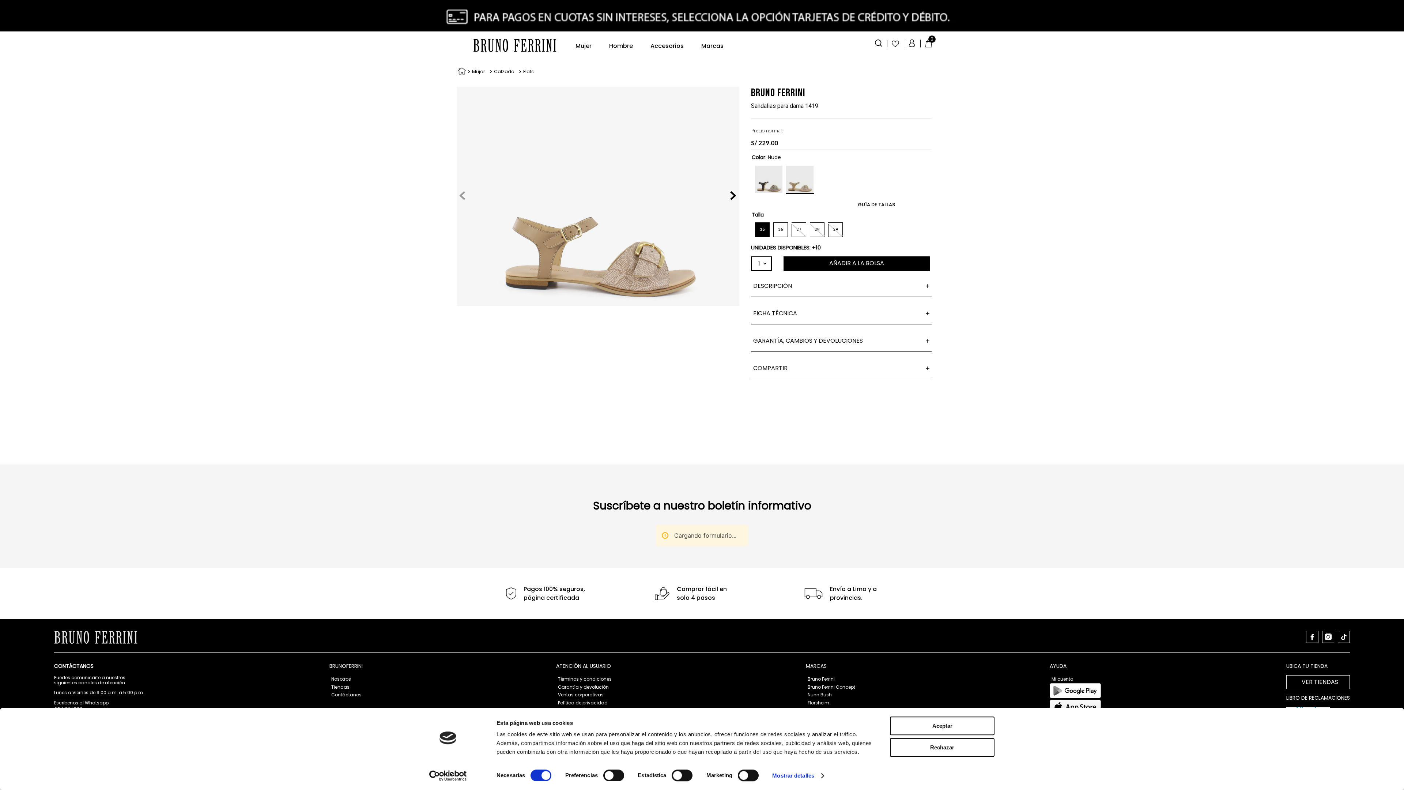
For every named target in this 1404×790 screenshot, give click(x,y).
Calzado (504, 71)
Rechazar (942, 747)
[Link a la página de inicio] (460, 71)
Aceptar (942, 726)
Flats (528, 71)
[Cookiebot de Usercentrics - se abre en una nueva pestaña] (448, 775)
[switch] (613, 775)
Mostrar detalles (793, 775)
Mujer (478, 71)
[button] (878, 42)
